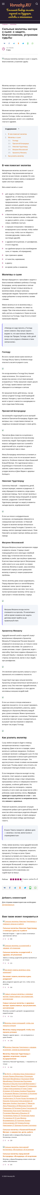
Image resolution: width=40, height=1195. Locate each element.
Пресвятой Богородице (21, 143)
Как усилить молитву (16, 156)
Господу (15, 140)
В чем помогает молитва (17, 134)
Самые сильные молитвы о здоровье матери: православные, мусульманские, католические (19, 1005)
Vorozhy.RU (20, 5)
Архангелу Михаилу (20, 152)
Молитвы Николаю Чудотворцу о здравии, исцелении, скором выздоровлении (16, 1056)
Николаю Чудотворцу (20, 146)
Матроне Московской (20, 149)
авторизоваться (8, 905)
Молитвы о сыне (14, 137)
